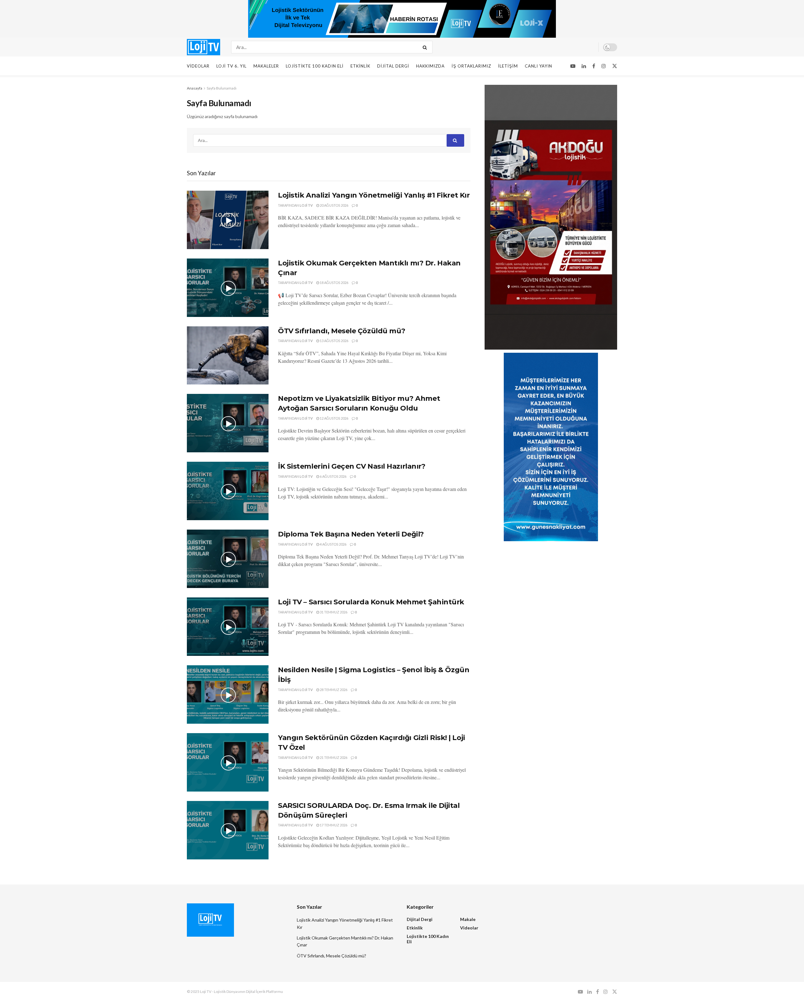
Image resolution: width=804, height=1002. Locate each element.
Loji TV (306, 205)
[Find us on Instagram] (603, 66)
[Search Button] (426, 47)
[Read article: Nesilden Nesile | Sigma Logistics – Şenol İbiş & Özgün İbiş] (228, 694)
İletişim (508, 65)
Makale (467, 919)
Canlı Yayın (538, 65)
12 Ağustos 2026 (333, 418)
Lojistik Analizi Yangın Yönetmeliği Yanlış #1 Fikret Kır (374, 195)
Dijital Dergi (393, 65)
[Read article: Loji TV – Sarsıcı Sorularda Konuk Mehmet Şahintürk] (228, 626)
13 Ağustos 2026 (333, 341)
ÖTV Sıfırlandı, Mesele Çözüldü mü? (341, 331)
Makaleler (266, 65)
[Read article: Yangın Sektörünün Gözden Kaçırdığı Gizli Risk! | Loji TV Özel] (228, 762)
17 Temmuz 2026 (333, 825)
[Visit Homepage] (203, 47)
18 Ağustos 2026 (333, 282)
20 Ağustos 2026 (333, 205)
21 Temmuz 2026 (333, 757)
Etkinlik (360, 65)
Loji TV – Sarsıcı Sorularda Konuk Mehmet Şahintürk (371, 602)
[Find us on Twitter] (614, 66)
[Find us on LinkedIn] (584, 66)
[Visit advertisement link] (402, 19)
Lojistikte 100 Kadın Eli (315, 65)
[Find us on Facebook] (593, 66)
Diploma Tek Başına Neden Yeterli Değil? (351, 534)
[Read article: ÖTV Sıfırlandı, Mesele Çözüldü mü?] (228, 355)
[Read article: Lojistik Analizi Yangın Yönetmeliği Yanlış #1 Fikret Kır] (228, 220)
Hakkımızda (430, 65)
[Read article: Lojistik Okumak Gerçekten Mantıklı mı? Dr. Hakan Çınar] (228, 288)
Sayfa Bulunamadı (221, 88)
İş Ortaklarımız (471, 65)
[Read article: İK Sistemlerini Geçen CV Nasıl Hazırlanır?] (228, 491)
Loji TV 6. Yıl (231, 65)
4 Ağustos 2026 (332, 544)
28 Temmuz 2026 (333, 690)
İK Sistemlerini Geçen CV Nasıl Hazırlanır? (352, 466)
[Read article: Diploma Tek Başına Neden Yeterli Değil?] (228, 559)
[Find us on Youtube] (572, 66)
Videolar (198, 65)
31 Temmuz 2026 (333, 612)
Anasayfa (194, 88)
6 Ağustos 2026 (332, 476)
